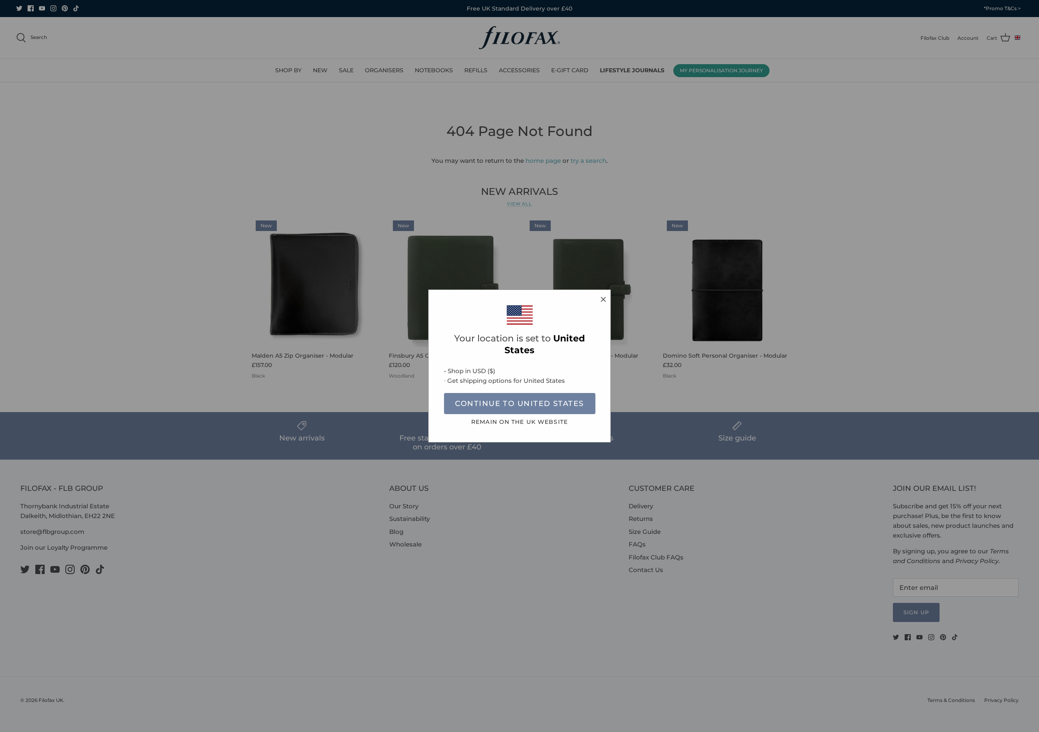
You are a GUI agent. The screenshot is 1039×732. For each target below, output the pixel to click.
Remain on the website (519, 421)
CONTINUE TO (519, 403)
